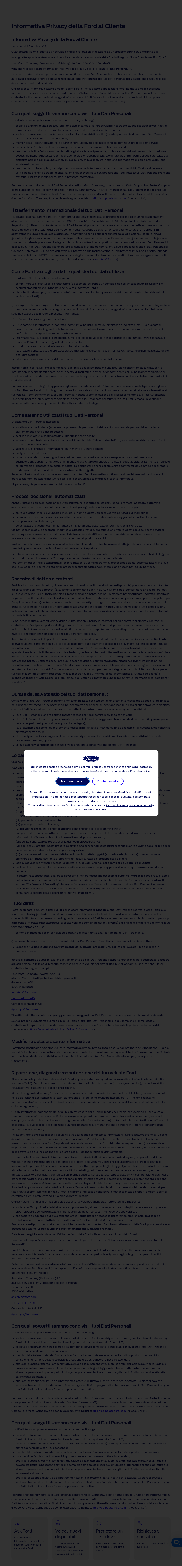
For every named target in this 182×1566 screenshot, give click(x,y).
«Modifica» (124, 792)
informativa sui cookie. (93, 810)
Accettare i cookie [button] (72, 781)
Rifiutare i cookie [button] (108, 781)
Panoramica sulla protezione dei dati (129, 805)
